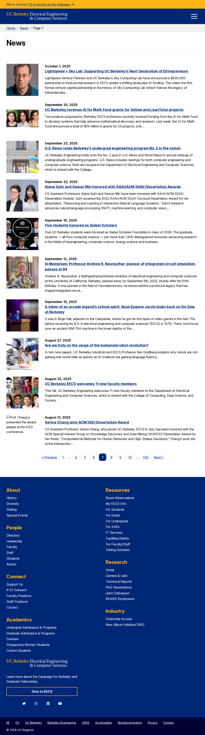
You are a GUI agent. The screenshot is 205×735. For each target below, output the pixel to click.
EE (8, 722)
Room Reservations (120, 498)
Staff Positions (17, 602)
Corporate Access (119, 619)
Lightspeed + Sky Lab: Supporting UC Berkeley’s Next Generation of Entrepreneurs (116, 71)
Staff (10, 553)
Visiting (11, 509)
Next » (160, 457)
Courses (12, 639)
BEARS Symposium (120, 599)
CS (17, 722)
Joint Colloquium (118, 593)
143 (146, 457)
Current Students (18, 651)
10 (130, 457)
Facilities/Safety (117, 538)
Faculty (11, 547)
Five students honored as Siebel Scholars (81, 225)
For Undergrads (117, 521)
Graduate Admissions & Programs (30, 633)
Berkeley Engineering (61, 722)
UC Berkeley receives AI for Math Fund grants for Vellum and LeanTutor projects (114, 110)
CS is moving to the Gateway (49, 4)
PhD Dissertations (119, 587)
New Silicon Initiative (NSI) (125, 625)
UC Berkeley (33, 722)
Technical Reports (119, 581)
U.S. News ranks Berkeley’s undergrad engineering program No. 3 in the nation (113, 148)
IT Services (114, 533)
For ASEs (113, 527)
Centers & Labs (117, 576)
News (24, 28)
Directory (13, 535)
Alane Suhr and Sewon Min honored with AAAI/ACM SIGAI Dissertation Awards (113, 187)
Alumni (11, 564)
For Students (115, 509)
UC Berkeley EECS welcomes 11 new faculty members (91, 384)
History (11, 498)
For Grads (113, 515)
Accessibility (103, 722)
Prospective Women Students (28, 645)
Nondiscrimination (130, 722)
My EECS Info (116, 504)
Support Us (14, 584)
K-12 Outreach (16, 590)
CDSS (85, 722)
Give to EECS (42, 691)
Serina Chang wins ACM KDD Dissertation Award (87, 422)
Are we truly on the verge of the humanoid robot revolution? (97, 345)
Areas (110, 570)
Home (10, 28)
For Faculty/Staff (118, 544)
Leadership (14, 541)
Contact (12, 607)
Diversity (12, 504)
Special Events (17, 515)
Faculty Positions (18, 596)
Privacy (153, 722)
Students (12, 558)
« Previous (50, 457)
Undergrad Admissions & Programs (31, 627)
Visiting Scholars (118, 550)
